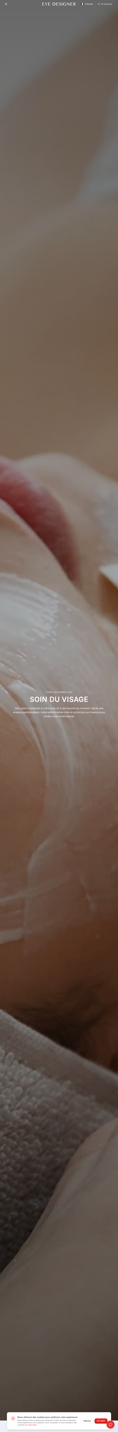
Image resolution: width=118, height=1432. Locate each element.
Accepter (101, 1421)
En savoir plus (31, 1425)
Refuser (87, 1421)
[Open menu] (6, 4)
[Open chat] (110, 1425)
